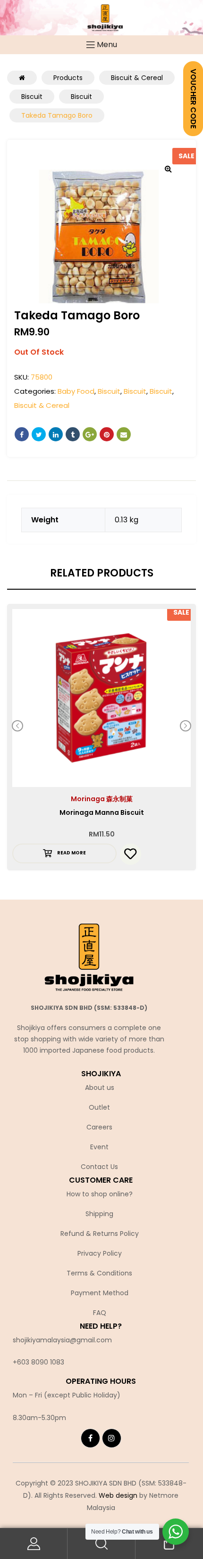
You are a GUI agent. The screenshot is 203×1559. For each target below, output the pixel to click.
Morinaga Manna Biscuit (101, 812)
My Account (34, 1543)
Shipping (99, 1213)
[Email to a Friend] (124, 434)
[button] (168, 168)
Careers (99, 1127)
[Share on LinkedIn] (56, 434)
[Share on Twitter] (39, 434)
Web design (118, 1495)
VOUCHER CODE (193, 99)
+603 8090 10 (34, 1362)
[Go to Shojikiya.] (22, 77)
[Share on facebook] (22, 434)
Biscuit (109, 391)
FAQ (99, 1312)
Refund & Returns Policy (99, 1233)
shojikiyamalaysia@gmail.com (62, 1340)
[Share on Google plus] (90, 434)
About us (99, 1087)
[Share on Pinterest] (107, 434)
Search (101, 1543)
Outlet (99, 1107)
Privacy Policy (99, 1253)
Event (99, 1147)
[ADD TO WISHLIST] (130, 854)
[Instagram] (111, 1438)
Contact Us (99, 1166)
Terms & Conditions (99, 1273)
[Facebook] (90, 1438)
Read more (71, 853)
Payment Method (99, 1293)
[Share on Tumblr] (73, 434)
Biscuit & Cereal (41, 405)
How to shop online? (100, 1194)
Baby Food (76, 391)
